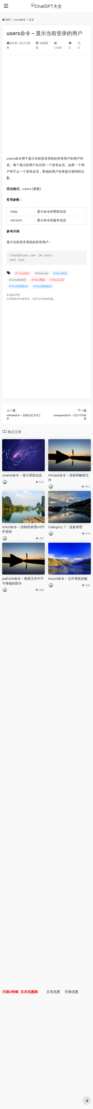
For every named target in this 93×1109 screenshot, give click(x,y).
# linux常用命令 (18, 286)
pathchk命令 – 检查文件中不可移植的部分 (23, 580)
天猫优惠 (71, 991)
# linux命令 (60, 273)
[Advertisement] (46, 107)
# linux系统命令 (42, 286)
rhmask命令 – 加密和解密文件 (68, 477)
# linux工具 (57, 279)
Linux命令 (20, 19)
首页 (8, 19)
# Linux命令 (22, 273)
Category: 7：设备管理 (65, 527)
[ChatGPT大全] (46, 6)
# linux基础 (38, 279)
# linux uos (41, 273)
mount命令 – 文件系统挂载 (67, 578)
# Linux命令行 (17, 279)
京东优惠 (53, 991)
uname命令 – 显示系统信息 (22, 475)
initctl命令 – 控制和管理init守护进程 (23, 529)
